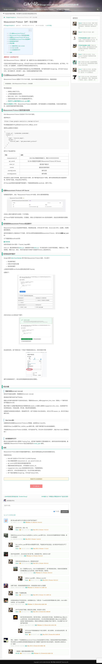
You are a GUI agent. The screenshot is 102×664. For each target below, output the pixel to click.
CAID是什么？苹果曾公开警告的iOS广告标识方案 (54, 496)
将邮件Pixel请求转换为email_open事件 (19, 101)
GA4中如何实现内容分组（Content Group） (16, 496)
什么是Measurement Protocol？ (18, 33)
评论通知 (57, 511)
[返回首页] (4, 17)
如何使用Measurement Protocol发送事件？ (20, 39)
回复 (24, 522)
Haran (17, 529)
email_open (37, 443)
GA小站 (17, 653)
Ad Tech (59, 9)
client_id (21, 248)
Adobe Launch (37, 9)
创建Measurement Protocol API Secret (19, 37)
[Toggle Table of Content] (29, 30)
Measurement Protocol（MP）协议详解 (20, 21)
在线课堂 (66, 9)
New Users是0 (15, 47)
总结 (11, 52)
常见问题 (12, 43)
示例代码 (7, 242)
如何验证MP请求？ (14, 41)
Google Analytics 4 (9, 9)
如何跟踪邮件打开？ (16, 49)
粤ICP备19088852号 (56, 662)
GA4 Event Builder (16, 258)
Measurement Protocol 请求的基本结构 (19, 35)
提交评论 (65, 512)
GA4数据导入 (10, 104)
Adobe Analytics (48, 9)
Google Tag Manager (23, 9)
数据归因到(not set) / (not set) (18, 46)
